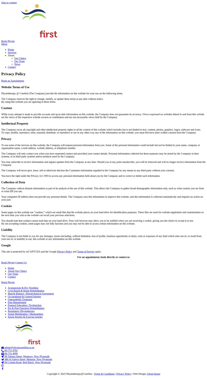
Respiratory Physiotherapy (21, 311)
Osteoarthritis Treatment (20, 299)
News (17, 64)
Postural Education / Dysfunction (25, 305)
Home (11, 49)
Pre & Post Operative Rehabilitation (26, 308)
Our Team (19, 61)
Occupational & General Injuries (24, 296)
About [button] (11, 55)
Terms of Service (85, 251)
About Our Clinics (17, 271)
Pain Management (17, 302)
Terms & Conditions (104, 374)
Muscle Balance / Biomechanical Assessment (31, 293)
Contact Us (21, 262)
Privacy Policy (64, 251)
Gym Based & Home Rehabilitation (26, 290)
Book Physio (8, 41)
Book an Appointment (12, 80)
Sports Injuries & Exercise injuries (25, 317)
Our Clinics (20, 58)
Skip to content (9, 2)
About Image (153, 374)
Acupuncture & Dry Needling (23, 287)
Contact (12, 67)
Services (12, 52)
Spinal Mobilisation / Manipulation (25, 314)
